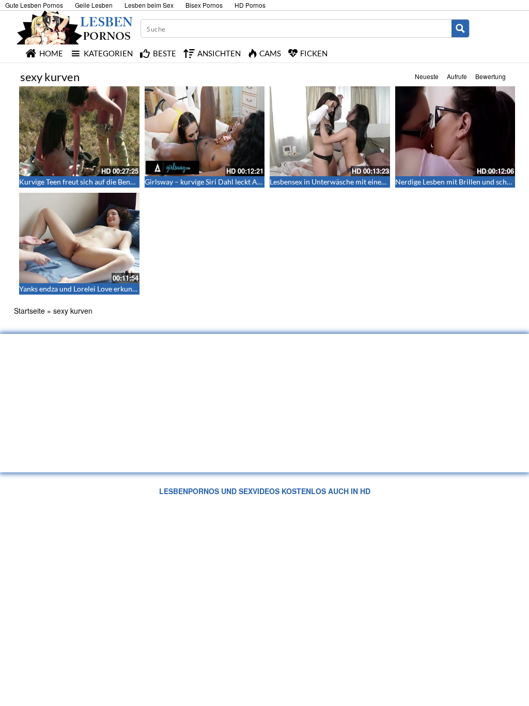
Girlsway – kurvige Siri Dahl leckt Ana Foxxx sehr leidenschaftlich (249, 181)
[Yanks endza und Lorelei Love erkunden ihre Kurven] (79, 238)
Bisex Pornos (204, 5)
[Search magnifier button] (460, 28)
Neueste (427, 76)
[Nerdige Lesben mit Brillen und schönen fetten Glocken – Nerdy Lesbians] (455, 131)
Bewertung (490, 76)
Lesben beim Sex (149, 5)
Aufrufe (457, 76)
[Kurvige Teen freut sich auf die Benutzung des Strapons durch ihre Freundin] (79, 131)
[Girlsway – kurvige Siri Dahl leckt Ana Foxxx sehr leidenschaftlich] (205, 131)
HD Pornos (250, 5)
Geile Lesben (94, 5)
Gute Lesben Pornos (34, 5)
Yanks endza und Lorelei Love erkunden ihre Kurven (101, 288)
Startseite (29, 310)
